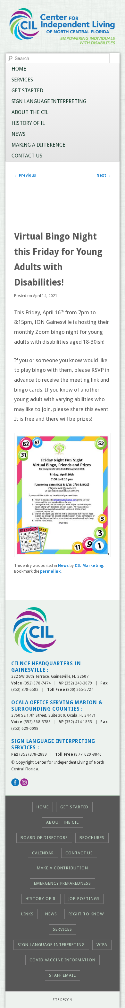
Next (103, 175)
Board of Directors (44, 837)
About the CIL (30, 112)
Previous (25, 175)
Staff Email (62, 975)
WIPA (101, 944)
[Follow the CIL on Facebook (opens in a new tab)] (15, 785)
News (18, 134)
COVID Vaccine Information (62, 960)
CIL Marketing (89, 565)
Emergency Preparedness (62, 883)
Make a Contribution (62, 868)
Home (19, 69)
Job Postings (84, 898)
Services (22, 80)
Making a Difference (38, 145)
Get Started (27, 91)
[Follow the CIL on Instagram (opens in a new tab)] (24, 785)
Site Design (62, 1000)
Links (27, 914)
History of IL (28, 123)
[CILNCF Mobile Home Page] (62, 28)
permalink (50, 571)
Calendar (43, 853)
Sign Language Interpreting (49, 101)
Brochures (91, 837)
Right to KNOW (86, 914)
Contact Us (27, 156)
